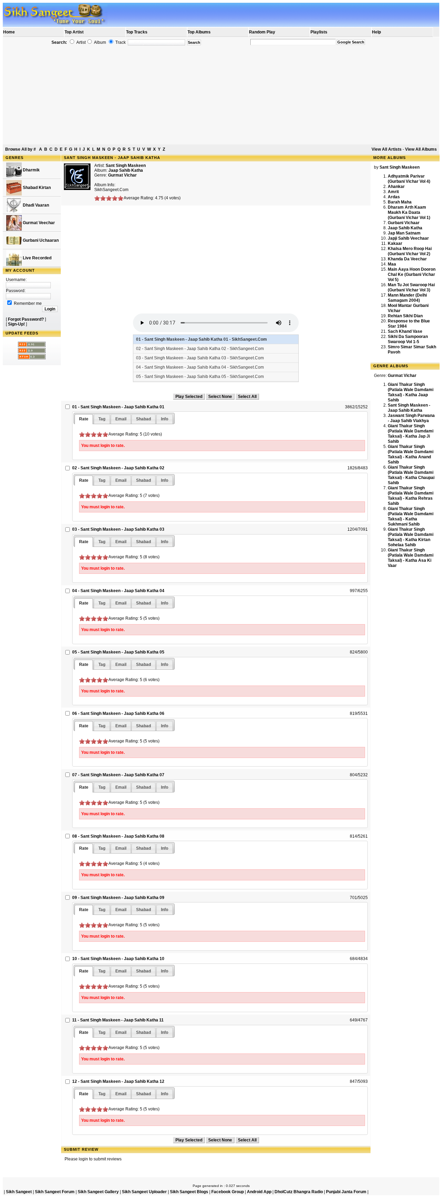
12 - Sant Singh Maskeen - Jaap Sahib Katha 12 (118, 1081)
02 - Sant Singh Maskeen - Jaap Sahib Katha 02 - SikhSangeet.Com (200, 348)
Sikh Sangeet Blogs (189, 1191)
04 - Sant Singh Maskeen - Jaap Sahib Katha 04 (118, 590)
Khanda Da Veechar (407, 259)
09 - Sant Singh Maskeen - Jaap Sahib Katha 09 (118, 897)
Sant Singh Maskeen (126, 165)
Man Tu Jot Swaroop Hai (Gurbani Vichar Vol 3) (411, 287)
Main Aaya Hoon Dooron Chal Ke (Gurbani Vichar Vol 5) (411, 274)
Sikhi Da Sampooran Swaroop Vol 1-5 (408, 339)
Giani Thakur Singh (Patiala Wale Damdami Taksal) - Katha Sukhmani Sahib (410, 516)
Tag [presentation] (101, 419)
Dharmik (31, 170)
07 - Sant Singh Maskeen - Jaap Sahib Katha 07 (118, 774)
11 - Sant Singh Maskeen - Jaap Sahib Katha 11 (118, 1020)
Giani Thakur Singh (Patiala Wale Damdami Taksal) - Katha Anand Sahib (410, 454)
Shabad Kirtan (36, 187)
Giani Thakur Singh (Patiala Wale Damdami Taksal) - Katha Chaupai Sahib (411, 475)
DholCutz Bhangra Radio (299, 1191)
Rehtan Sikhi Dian (405, 315)
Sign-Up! (16, 324)
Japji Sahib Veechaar (408, 238)
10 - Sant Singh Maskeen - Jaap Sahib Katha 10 (118, 958)
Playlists (318, 32)
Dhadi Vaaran (35, 205)
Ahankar (396, 186)
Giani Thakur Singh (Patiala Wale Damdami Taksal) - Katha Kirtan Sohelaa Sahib (410, 537)
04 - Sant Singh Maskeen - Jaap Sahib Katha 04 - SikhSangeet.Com (200, 367)
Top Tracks (136, 32)
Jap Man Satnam (404, 233)
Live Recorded (36, 258)
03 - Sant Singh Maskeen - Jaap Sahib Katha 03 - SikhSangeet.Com (200, 358)
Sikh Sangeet (19, 1191)
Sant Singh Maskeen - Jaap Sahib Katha (409, 408)
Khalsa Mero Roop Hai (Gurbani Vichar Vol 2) (410, 251)
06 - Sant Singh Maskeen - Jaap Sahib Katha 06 (118, 713)
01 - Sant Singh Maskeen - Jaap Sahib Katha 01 (118, 407)
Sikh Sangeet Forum (55, 1191)
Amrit (393, 191)
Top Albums (199, 32)
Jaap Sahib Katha (405, 228)
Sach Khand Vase (405, 331)
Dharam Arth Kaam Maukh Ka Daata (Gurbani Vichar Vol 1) (409, 212)
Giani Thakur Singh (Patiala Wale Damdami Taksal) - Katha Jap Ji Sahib (410, 433)
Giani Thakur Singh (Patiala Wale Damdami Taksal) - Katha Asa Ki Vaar (410, 558)
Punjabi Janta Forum (346, 1191)
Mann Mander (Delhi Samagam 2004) (407, 298)
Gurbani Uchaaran (40, 240)
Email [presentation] (120, 419)
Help (376, 32)
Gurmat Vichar (122, 175)
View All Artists (387, 149)
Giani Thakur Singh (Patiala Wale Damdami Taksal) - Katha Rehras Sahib (410, 496)
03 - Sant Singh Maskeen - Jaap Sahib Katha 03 (118, 529)
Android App (259, 1191)
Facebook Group (227, 1191)
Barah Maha (400, 202)
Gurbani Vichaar (404, 222)
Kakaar (395, 243)
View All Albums (421, 149)
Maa (392, 264)
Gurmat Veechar (38, 222)
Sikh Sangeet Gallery (98, 1191)
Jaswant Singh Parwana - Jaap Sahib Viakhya (411, 418)
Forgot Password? (26, 319)
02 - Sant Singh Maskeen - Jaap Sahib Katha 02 (118, 468)
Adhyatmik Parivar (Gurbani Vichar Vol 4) (409, 179)
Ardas (394, 196)
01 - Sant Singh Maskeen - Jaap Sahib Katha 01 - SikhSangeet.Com (201, 339)
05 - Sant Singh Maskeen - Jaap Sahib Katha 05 (118, 652)
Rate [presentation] (83, 419)
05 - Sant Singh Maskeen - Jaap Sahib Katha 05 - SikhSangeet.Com (200, 376)
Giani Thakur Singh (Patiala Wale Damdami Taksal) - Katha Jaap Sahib (410, 392)
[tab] (84, 419)
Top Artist (74, 32)
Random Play (262, 32)
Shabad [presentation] (143, 419)
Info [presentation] (164, 419)
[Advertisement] (221, 95)
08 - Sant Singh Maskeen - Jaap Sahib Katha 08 (118, 836)
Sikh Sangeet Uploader (144, 1191)
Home (9, 32)
